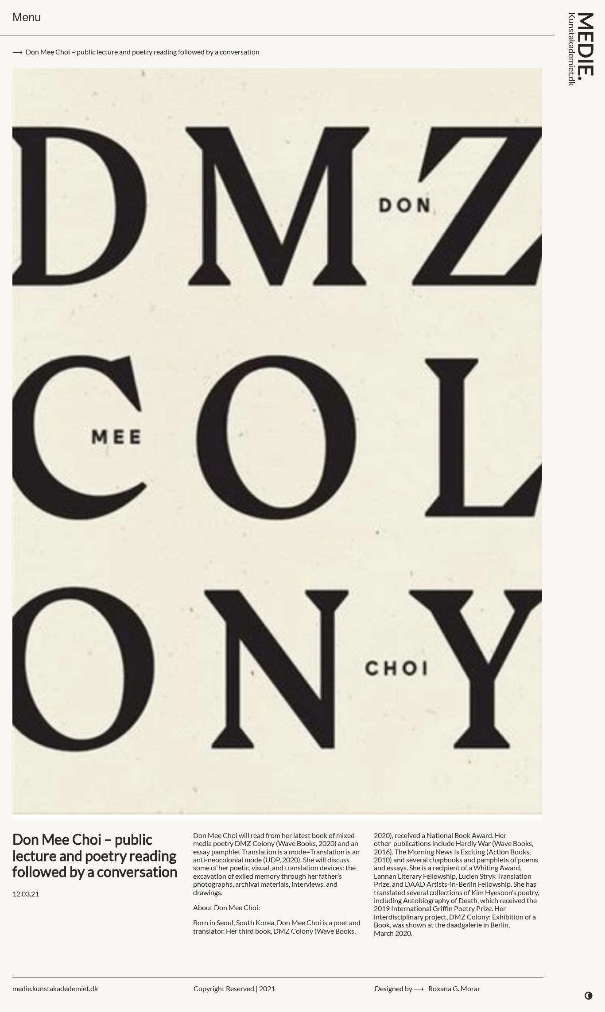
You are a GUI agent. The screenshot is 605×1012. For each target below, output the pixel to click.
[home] (581, 49)
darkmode (589, 996)
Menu (26, 17)
